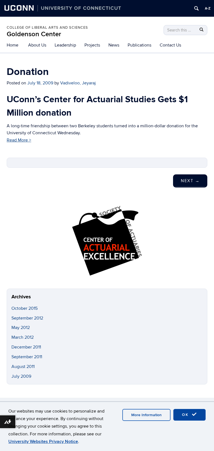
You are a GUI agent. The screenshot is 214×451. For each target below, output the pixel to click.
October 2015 (24, 308)
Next (190, 180)
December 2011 (26, 347)
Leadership (65, 45)
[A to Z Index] (207, 8)
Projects (92, 45)
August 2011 (23, 366)
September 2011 (26, 357)
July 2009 (21, 376)
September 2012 (27, 318)
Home (12, 45)
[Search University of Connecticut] (196, 8)
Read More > (19, 140)
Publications (139, 45)
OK (186, 414)
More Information (146, 415)
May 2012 (20, 327)
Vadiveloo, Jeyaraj (78, 83)
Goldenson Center (34, 34)
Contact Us (170, 45)
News (113, 45)
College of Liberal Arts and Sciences (47, 27)
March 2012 (22, 337)
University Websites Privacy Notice (43, 441)
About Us (37, 45)
